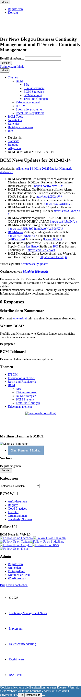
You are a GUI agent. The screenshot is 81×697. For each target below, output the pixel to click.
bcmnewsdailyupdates (34, 263)
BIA (26, 84)
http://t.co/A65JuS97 (20, 228)
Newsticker (15, 120)
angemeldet (20, 318)
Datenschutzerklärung (22, 644)
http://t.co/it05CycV (48, 196)
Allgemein (22, 168)
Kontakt (13, 12)
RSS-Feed (15, 674)
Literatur (13, 512)
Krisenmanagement (28, 102)
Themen (13, 77)
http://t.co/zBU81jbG (57, 203)
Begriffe (13, 505)
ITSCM (20, 106)
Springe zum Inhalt (12, 66)
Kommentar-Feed (19, 574)
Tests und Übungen (36, 98)
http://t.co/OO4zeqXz (66, 210)
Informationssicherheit (29, 109)
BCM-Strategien (34, 91)
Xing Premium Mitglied (25, 450)
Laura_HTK (52, 239)
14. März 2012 (39, 168)
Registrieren (15, 9)
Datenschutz (33, 694)
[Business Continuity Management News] (24, 30)
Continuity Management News (28, 613)
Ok (21, 694)
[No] (43, 695)
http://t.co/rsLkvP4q (52, 257)
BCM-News (15, 232)
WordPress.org (17, 578)
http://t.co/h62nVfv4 (40, 250)
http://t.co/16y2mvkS (47, 186)
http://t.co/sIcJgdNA (62, 221)
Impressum (15, 628)
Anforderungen (17, 501)
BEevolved (18, 239)
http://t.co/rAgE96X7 (47, 228)
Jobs (10, 130)
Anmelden (14, 567)
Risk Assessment (34, 88)
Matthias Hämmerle (60, 168)
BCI (55, 246)
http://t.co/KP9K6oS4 (21, 235)
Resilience (32, 246)
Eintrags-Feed (16, 571)
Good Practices (17, 508)
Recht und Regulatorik (30, 113)
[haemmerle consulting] (40, 421)
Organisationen (17, 515)
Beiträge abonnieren (20, 127)
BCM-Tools (15, 116)
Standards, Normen (20, 519)
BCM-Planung (33, 95)
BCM (19, 81)
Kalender (13, 123)
